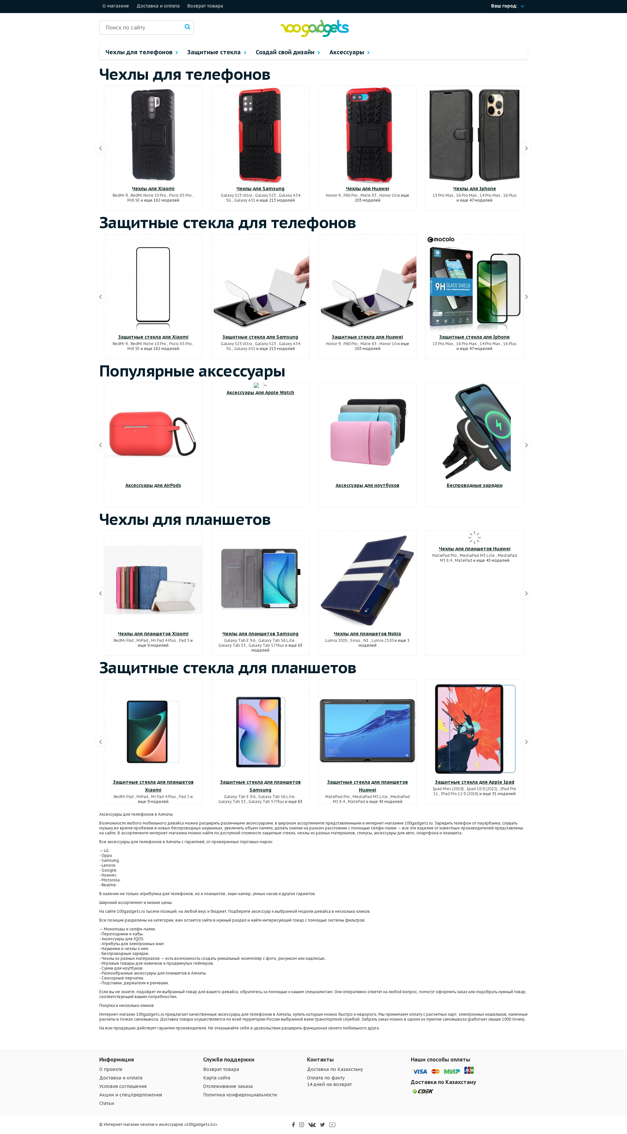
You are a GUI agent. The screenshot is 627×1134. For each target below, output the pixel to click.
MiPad (142, 640)
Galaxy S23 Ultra (236, 195)
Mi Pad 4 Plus (163, 640)
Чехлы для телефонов (139, 52)
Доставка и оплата (158, 6)
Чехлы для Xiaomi (153, 189)
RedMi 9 (120, 195)
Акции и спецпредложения (130, 1095)
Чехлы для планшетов (185, 519)
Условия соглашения (123, 1086)
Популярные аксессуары (192, 370)
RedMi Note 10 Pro (148, 195)
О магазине (116, 6)
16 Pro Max (466, 195)
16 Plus (510, 195)
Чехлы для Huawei (367, 189)
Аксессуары (348, 52)
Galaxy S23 (265, 195)
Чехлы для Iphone (474, 189)
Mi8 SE (133, 200)
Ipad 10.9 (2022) (482, 788)
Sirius (355, 640)
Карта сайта (216, 1078)
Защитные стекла (214, 52)
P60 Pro (351, 195)
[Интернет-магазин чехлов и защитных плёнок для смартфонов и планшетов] (314, 35)
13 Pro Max (443, 195)
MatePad (463, 560)
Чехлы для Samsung (260, 189)
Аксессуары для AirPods (153, 485)
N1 (366, 640)
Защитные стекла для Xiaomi (153, 337)
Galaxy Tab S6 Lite (276, 640)
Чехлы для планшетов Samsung (260, 634)
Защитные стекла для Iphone (474, 337)
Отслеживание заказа (228, 1086)
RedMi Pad (124, 640)
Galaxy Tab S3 (232, 645)
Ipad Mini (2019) (448, 788)
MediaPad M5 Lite (477, 555)
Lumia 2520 (383, 640)
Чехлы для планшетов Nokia (367, 634)
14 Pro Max (490, 195)
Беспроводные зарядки (475, 485)
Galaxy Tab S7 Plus (266, 645)
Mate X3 (369, 195)
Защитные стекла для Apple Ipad (474, 782)
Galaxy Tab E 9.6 (239, 640)
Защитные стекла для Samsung (260, 337)
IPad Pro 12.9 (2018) (459, 793)
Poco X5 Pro (180, 195)
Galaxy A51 (244, 200)
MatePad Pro (444, 555)
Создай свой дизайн (286, 52)
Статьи (106, 1103)
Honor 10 (387, 195)
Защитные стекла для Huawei (367, 337)
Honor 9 (333, 195)
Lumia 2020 (336, 640)
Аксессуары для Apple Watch (260, 392)
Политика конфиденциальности (240, 1095)
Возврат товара (205, 6)
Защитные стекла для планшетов (228, 667)
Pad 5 (184, 640)
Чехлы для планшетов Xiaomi (153, 634)
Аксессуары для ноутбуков (367, 485)
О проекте (110, 1069)
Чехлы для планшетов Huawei (474, 549)
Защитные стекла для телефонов (227, 222)
